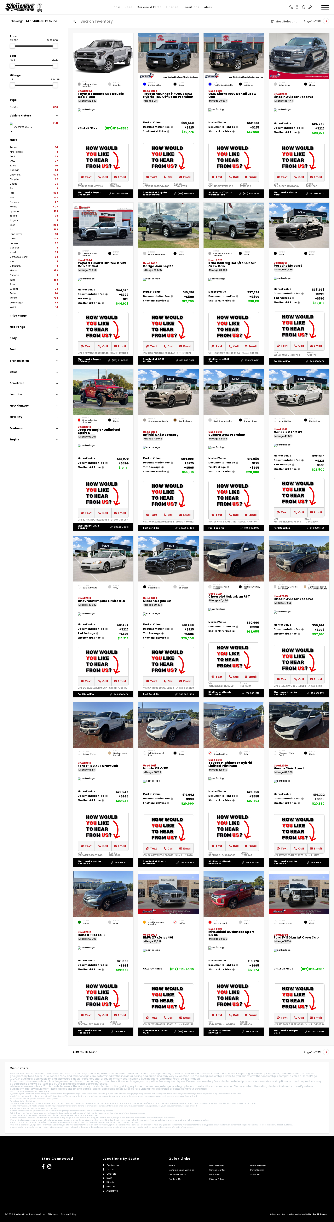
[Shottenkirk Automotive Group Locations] (301, 7)
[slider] (12, 46)
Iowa (109, 1178)
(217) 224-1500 (120, 360)
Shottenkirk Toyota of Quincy (89, 360)
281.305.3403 (317, 193)
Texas (110, 1169)
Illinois (110, 1182)
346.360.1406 (317, 361)
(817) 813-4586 (117, 128)
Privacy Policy (52, 1098)
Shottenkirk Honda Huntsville (220, 693)
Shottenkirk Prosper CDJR (155, 1031)
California (113, 1165)
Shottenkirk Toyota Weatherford (155, 193)
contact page (240, 1125)
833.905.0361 (186, 360)
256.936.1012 (252, 693)
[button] (130, 55)
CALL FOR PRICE (87, 128)
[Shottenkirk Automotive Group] (24, 7)
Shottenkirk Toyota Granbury (89, 193)
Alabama (112, 1190)
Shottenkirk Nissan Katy (285, 193)
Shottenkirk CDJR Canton (153, 360)
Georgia (112, 1173)
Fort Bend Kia (282, 361)
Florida (111, 1186)
